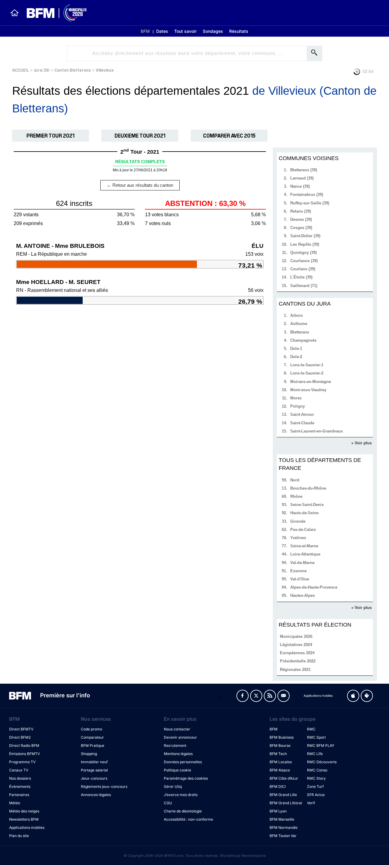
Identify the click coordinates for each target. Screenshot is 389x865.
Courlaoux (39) (304, 260)
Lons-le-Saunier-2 (306, 373)
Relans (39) (300, 211)
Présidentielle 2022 (297, 661)
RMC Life (315, 753)
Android (367, 696)
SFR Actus (316, 794)
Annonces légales (96, 794)
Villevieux (105, 70)
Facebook (242, 696)
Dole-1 (296, 348)
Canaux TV (18, 770)
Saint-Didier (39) (305, 236)
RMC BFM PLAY (320, 745)
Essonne (298, 571)
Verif (311, 803)
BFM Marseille (282, 819)
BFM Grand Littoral (286, 803)
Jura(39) (42, 70)
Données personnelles (183, 762)
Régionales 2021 (295, 669)
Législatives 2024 (296, 644)
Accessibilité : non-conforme (188, 819)
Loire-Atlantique (305, 554)
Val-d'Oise (299, 579)
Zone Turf (315, 786)
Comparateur (92, 737)
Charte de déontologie (183, 811)
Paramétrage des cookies (186, 778)
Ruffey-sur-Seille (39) (309, 203)
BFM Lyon (278, 811)
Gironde (297, 521)
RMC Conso (317, 770)
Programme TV (22, 762)
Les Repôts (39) (304, 244)
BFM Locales (281, 762)
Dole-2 (296, 356)
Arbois (296, 315)
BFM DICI (278, 786)
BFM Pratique (92, 745)
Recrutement (175, 745)
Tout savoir (185, 31)
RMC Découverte (322, 762)
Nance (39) (300, 186)
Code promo (91, 729)
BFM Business (282, 737)
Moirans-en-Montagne (310, 381)
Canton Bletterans (72, 70)
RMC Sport (316, 737)
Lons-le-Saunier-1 (306, 365)
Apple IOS (353, 696)
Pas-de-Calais (303, 529)
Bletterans (299, 332)
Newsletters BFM (24, 819)
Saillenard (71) (303, 285)
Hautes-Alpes (302, 595)
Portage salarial (94, 770)
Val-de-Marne (302, 562)
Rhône (296, 496)
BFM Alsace (280, 770)
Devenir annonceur (180, 737)
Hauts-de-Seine (304, 513)
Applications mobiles (26, 827)
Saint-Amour (302, 414)
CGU (168, 803)
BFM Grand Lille (283, 794)
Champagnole (303, 340)
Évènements (19, 786)
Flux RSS (270, 696)
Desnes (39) (301, 219)
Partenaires (19, 794)
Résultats (238, 31)
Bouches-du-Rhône (308, 488)
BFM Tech (278, 753)
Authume (298, 323)
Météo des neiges (24, 811)
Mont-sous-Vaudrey (308, 390)
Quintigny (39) (303, 252)
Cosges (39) (301, 227)
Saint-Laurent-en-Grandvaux (316, 431)
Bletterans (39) (303, 170)
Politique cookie (177, 770)
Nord (294, 480)
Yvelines (298, 537)
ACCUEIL (20, 70)
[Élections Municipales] (53, 13)
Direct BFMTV (21, 729)
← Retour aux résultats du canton (140, 185)
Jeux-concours (94, 778)
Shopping (89, 753)
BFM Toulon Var (283, 835)
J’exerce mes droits (181, 794)
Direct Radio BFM (24, 745)
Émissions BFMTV (24, 753)
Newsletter (283, 696)
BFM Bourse (280, 745)
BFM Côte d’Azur (284, 778)
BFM (145, 31)
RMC (311, 729)
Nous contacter (177, 729)
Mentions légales (178, 753)
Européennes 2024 (297, 653)
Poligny (297, 406)
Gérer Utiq (173, 786)
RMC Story (316, 778)
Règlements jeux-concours (104, 786)
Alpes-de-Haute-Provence (313, 587)
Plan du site (19, 835)
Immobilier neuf (94, 762)
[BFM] (14, 12)
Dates (162, 31)
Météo (14, 803)
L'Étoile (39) (301, 277)
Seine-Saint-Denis (307, 504)
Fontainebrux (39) (306, 194)
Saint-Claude (302, 423)
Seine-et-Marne (304, 546)
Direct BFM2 (20, 737)
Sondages (213, 31)
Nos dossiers (20, 778)
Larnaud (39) (302, 178)
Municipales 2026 (296, 636)
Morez (296, 398)
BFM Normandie (284, 827)
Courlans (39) (302, 269)
